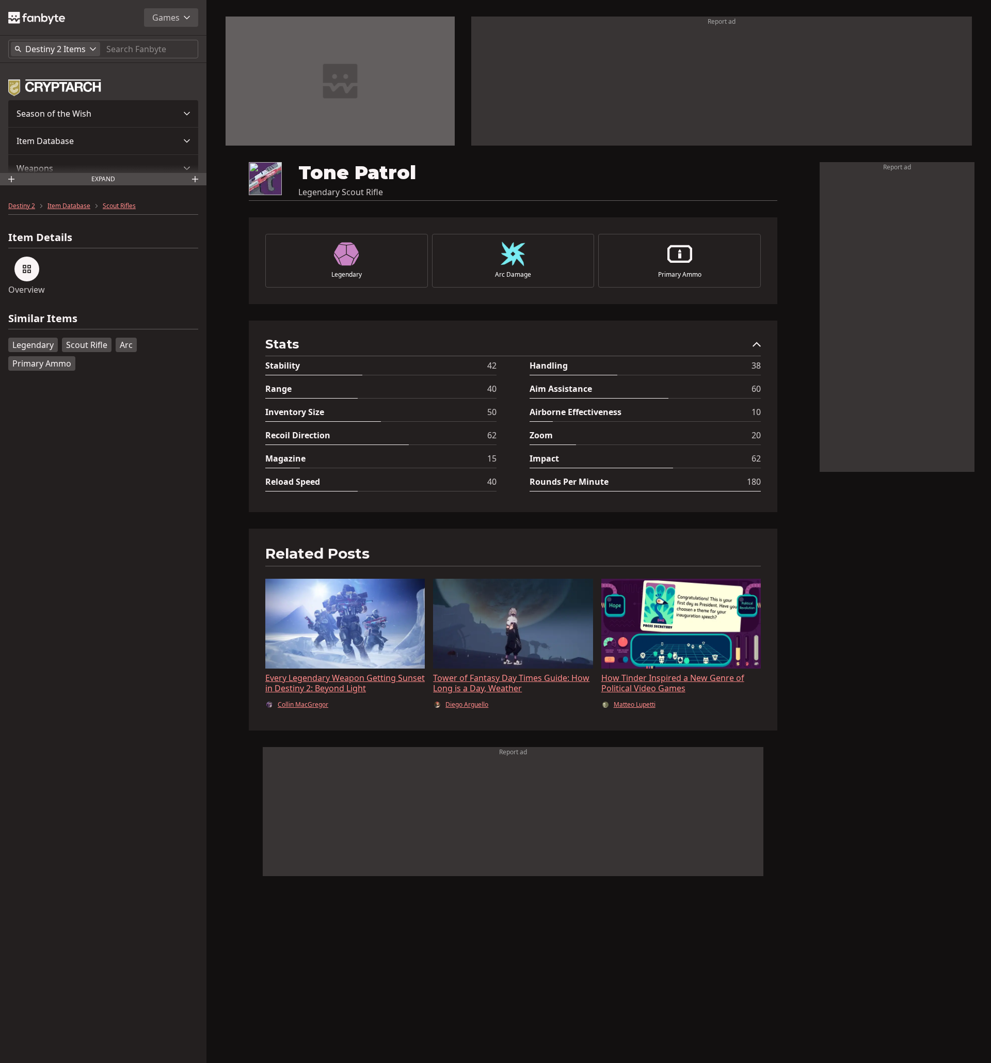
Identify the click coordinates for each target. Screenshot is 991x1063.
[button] (103, 113)
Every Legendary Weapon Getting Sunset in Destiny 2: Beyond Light (345, 683)
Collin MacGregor (303, 705)
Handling (549, 365)
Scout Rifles (119, 206)
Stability (282, 365)
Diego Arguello (466, 705)
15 (492, 458)
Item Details (40, 237)
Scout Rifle (86, 345)
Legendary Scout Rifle (340, 192)
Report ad (722, 21)
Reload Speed (292, 482)
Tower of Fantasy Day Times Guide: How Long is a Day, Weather (511, 683)
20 (756, 435)
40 (492, 389)
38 (756, 365)
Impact (544, 458)
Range (278, 389)
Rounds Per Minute (569, 482)
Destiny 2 (21, 206)
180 (754, 482)
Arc (126, 345)
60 (756, 389)
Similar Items (42, 318)
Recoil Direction (297, 435)
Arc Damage (513, 275)
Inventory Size (294, 412)
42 (492, 365)
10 (756, 412)
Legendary (33, 345)
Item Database (45, 141)
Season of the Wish (54, 113)
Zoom (541, 435)
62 (492, 435)
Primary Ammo (41, 363)
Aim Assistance (561, 389)
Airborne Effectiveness (575, 412)
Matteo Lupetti (635, 705)
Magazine (285, 458)
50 (492, 412)
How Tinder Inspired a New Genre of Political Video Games (672, 683)
